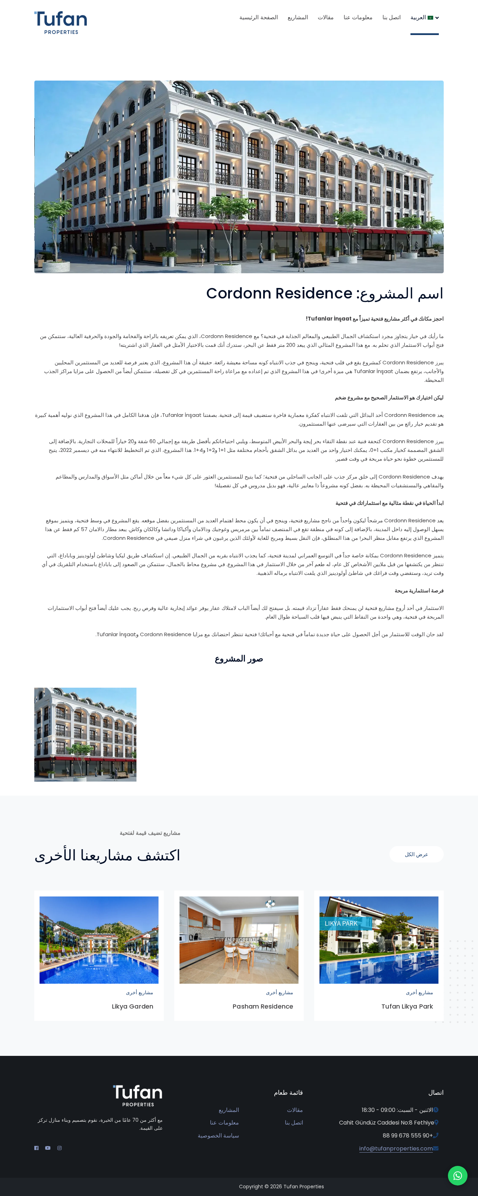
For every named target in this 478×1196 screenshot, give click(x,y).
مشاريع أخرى (419, 992)
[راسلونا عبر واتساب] (458, 1175)
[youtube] (48, 1148)
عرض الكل (416, 854)
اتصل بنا (294, 1123)
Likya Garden (132, 1006)
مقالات (295, 1110)
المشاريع (229, 1110)
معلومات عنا (224, 1123)
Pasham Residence (263, 1006)
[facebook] (36, 1148)
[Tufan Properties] (60, 22)
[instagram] (59, 1148)
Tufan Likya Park (407, 1006)
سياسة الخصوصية (218, 1136)
